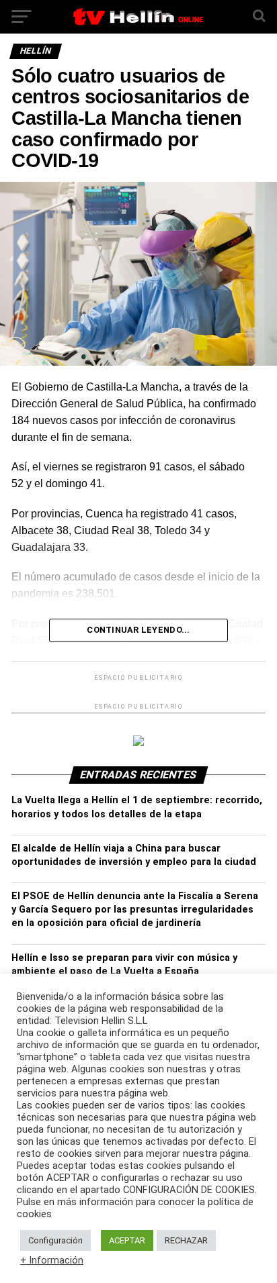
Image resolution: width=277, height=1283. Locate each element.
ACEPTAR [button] (127, 1240)
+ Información (51, 1260)
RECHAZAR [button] (186, 1240)
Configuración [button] (55, 1240)
